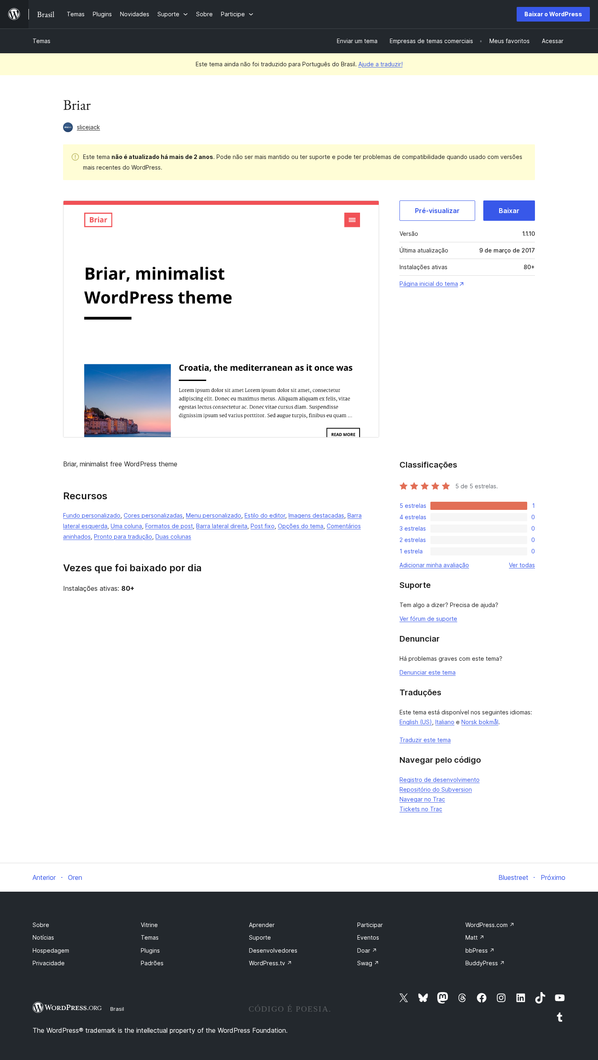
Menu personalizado (213, 515)
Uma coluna (126, 525)
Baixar (509, 211)
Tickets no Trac (420, 808)
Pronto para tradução (123, 536)
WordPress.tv (270, 963)
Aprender (262, 924)
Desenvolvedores (273, 950)
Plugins (150, 950)
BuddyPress (485, 963)
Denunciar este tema (427, 672)
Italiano (444, 721)
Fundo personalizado (91, 515)
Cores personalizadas (153, 515)
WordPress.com (490, 924)
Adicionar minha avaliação (434, 565)
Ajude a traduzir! (380, 64)
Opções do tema (300, 525)
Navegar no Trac (422, 799)
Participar (370, 924)
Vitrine (149, 924)
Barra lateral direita (221, 525)
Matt (475, 937)
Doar (367, 950)
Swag (368, 963)
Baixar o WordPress (553, 14)
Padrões (152, 963)
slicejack (88, 127)
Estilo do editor (264, 515)
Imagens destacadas (316, 515)
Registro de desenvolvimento (439, 779)
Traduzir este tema (425, 739)
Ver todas (522, 565)
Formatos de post (169, 525)
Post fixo (263, 525)
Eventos (368, 937)
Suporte (260, 937)
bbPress (480, 950)
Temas (41, 40)
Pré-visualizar (437, 211)
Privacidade (49, 963)
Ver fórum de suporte (428, 618)
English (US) (415, 721)
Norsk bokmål (479, 721)
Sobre (41, 924)
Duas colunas (173, 536)
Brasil (117, 1009)
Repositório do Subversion (435, 789)
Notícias (43, 937)
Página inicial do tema (428, 283)
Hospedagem (51, 950)
